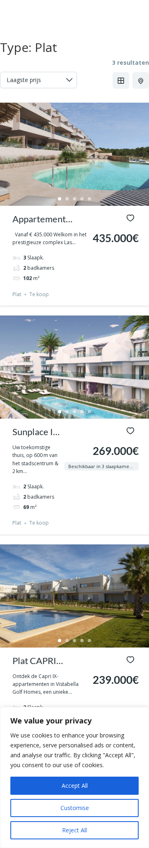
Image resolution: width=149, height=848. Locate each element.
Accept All (75, 785)
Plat (16, 294)
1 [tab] (59, 198)
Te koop (39, 294)
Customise (74, 808)
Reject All (74, 830)
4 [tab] (82, 198)
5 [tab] (89, 198)
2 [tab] (67, 198)
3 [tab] (74, 198)
